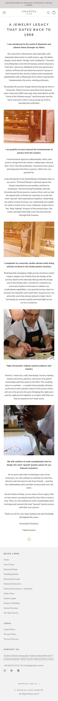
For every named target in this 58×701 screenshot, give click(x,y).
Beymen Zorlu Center (44, 659)
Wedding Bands (11, 574)
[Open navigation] (4, 12)
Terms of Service (11, 639)
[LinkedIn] (18, 670)
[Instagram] (5, 670)
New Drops (9, 564)
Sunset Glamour (11, 608)
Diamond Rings (10, 569)
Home (6, 559)
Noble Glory (9, 593)
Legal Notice (9, 629)
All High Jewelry (11, 613)
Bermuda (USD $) (27, 684)
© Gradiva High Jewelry (29, 690)
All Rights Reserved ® (29, 694)
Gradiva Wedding (12, 603)
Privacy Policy (10, 634)
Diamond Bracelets (12, 584)
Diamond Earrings (12, 579)
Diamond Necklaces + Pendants (18, 588)
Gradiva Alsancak (11, 659)
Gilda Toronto (27, 659)
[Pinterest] (12, 670)
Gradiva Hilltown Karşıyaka (16, 655)
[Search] (48, 12)
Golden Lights (10, 598)
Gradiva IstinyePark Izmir (41, 655)
